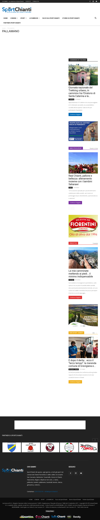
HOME (6, 18)
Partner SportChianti (12, 23)
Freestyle (95, 243)
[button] (95, 18)
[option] (11, 448)
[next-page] (73, 208)
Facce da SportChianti (51, 18)
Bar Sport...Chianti (73, 369)
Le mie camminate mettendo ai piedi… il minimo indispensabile (81, 273)
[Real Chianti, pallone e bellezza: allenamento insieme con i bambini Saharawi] (83, 163)
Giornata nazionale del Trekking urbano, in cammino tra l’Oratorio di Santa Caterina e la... (82, 92)
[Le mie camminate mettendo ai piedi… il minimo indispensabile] (83, 258)
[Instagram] (93, 1)
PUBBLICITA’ (36, 1)
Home (4, 28)
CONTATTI (28, 1)
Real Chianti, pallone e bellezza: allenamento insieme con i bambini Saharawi (80, 180)
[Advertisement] (66, 10)
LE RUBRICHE (33, 18)
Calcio (70, 187)
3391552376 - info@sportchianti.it (46, 491)
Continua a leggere (75, 114)
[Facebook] (89, 1)
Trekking (71, 99)
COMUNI (13, 18)
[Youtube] (96, 1)
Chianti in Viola (94, 148)
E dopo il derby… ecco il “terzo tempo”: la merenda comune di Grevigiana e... (82, 363)
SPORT (22, 18)
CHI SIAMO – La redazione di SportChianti (13, 1)
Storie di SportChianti (71, 18)
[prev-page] (70, 208)
